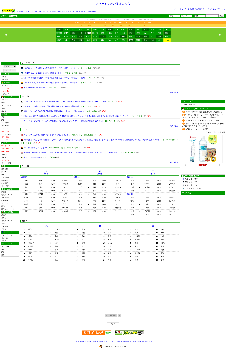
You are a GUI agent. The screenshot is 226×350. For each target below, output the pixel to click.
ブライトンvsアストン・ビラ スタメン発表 (202, 120)
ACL (133, 20)
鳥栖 (95, 40)
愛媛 (59, 40)
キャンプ (4, 140)
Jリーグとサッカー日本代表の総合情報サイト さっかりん (195, 9)
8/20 (89, 25)
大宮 (152, 29)
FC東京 (59, 33)
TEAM (113, 315)
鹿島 (109, 29)
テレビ (72, 11)
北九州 (88, 40)
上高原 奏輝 (189, 188)
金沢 (152, 33)
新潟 (138, 33)
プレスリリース (37, 11)
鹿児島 (131, 40)
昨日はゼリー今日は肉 (32, 157)
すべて (167, 40)
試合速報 (20, 11)
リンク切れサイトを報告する (120, 342)
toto (76, 11)
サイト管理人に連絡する (142, 342)
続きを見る (174, 92)
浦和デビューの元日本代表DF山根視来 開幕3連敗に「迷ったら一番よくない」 (54, 111)
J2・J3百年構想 (105, 20)
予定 (149, 22)
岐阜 (73, 37)
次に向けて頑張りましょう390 (35, 148)
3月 (94, 22)
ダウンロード (6, 247)
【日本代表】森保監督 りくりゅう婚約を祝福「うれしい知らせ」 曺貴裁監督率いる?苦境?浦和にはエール (65, 101)
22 (105, 25)
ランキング (47, 11)
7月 (115, 22)
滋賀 (80, 37)
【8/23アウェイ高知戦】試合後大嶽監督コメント (43, 73)
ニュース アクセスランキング (196, 109)
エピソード (5, 177)
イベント (4, 128)
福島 (95, 29)
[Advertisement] (113, 52)
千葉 (160, 29)
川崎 (80, 33)
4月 (99, 22)
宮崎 (124, 40)
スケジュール (90, 11)
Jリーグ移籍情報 (188, 104)
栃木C (131, 29)
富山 (145, 33)
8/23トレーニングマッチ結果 (196, 129)
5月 (105, 22)
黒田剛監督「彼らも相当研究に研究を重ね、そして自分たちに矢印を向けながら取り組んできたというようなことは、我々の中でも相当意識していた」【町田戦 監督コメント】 (92, 140)
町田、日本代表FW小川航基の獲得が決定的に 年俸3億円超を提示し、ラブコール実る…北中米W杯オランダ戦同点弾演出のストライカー (77, 116)
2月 (89, 22)
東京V (66, 33)
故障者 (54, 11)
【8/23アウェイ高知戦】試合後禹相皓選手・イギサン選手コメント (50, 68)
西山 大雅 (188, 182)
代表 (152, 40)
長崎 (102, 40)
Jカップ (117, 20)
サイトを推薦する (100, 342)
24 (121, 25)
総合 (145, 40)
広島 (145, 37)
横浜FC (95, 33)
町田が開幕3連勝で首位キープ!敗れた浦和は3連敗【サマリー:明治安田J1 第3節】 (55, 78)
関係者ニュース (7, 206)
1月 (84, 22)
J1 (72, 20)
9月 (126, 22)
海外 (160, 40)
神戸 (124, 37)
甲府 (116, 33)
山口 (152, 37)
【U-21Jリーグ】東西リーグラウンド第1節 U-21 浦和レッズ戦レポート (51, 83)
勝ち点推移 (5, 198)
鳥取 (131, 37)
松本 (124, 33)
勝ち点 (3, 218)
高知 (73, 40)
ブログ (3, 241)
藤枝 (59, 37)
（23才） (196, 185)
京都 (88, 37)
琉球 (138, 40)
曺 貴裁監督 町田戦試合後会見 (35, 87)
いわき (102, 29)
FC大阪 (109, 37)
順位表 (3, 215)
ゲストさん (221, 9)
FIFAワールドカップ (147, 20)
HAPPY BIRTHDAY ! (190, 176)
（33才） (196, 179)
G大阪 (95, 37)
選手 (3, 255)
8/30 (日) (130, 194)
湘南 (102, 33)
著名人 (3, 111)
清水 (160, 33)
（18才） (198, 188)
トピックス (5, 94)
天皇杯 (126, 20)
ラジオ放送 (5, 126)
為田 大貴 (188, 179)
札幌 (59, 29)
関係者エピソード (7, 209)
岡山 (138, 37)
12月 (143, 22)
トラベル (82, 11)
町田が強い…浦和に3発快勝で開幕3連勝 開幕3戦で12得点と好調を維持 (51, 106)
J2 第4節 (99, 172)
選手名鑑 (4, 169)
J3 (83, 20)
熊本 (109, 40)
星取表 (3, 229)
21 (97, 25)
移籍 (59, 11)
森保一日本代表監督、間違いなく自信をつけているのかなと (47, 135)
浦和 (145, 29)
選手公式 (4, 108)
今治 (66, 40)
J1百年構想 (91, 20)
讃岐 (160, 37)
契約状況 (4, 180)
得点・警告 (5, 186)
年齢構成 (4, 200)
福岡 (80, 40)
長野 (131, 33)
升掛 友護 (188, 185)
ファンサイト (6, 105)
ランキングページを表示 (215, 132)
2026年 (77, 22)
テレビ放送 (5, 123)
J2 (77, 20)
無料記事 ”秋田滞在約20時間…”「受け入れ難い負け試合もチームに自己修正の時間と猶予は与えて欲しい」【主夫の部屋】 (71, 153)
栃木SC (124, 29)
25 (129, 25)
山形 (88, 29)
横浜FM (88, 33)
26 (137, 25)
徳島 (167, 37)
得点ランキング (7, 195)
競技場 (3, 192)
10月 (131, 22)
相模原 (109, 33)
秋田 (80, 29)
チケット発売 (6, 134)
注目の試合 (65, 11)
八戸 (66, 29)
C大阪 (102, 37)
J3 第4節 (153, 172)
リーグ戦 (25, 166)
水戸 (116, 29)
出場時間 (4, 183)
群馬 (138, 29)
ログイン (4, 77)
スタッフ (4, 203)
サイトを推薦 (6, 163)
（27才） (196, 182)
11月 (137, 22)
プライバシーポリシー (82, 342)
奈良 (116, 37)
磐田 (167, 33)
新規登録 (4, 79)
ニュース (27, 11)
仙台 (73, 29)
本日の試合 (186, 193)
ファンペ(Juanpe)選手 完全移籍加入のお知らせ (203, 112)
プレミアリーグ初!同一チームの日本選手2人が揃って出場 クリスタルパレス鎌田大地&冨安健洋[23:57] (63, 121)
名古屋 (66, 37)
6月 (110, 22)
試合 (3, 103)
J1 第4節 (46, 172)
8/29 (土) (24, 177)
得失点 (3, 223)
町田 (73, 33)
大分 (116, 40)
